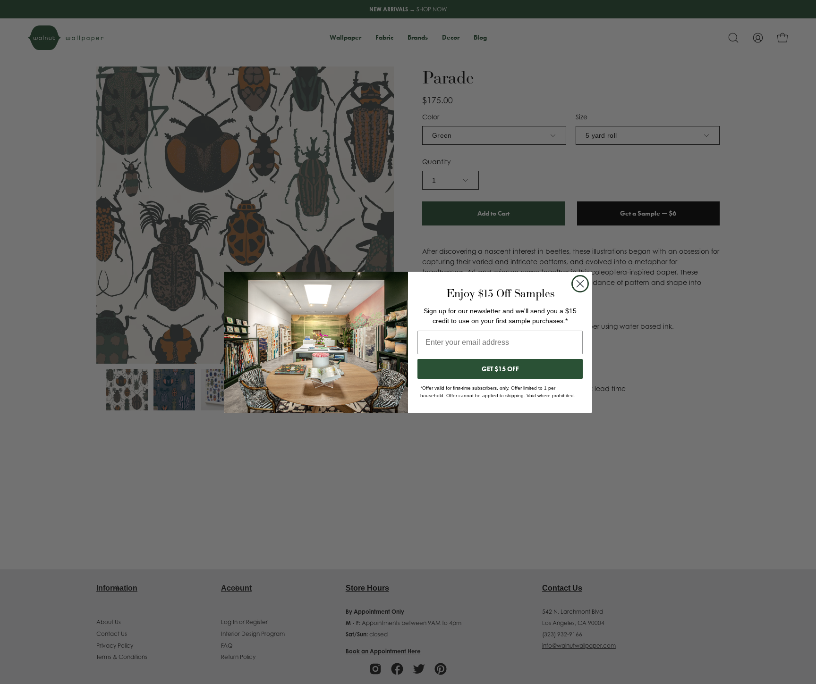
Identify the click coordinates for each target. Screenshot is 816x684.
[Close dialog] (580, 283)
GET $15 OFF (500, 369)
